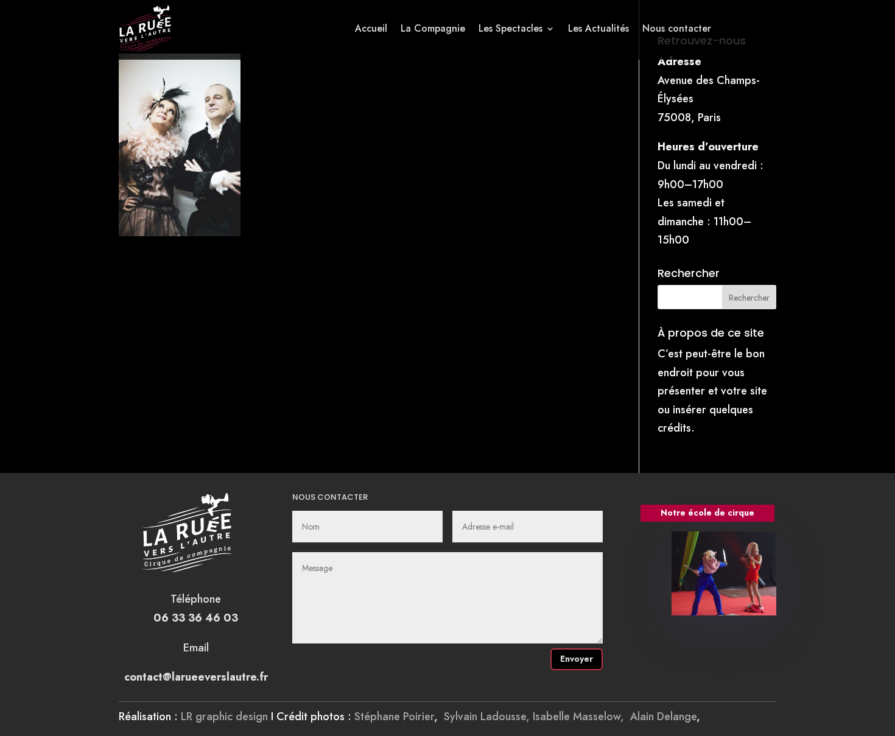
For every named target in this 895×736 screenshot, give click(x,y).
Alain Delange (663, 716)
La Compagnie (433, 28)
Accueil (371, 28)
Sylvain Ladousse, (488, 716)
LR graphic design (224, 716)
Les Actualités (598, 28)
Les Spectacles (510, 28)
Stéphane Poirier (394, 716)
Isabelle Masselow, (581, 716)
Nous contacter (676, 28)
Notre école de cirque (707, 512)
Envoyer (576, 659)
